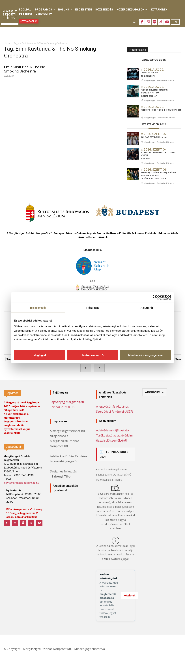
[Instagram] (148, 22)
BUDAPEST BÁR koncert (154, 137)
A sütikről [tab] (147, 307)
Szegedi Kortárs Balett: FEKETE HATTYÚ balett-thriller (154, 92)
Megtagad (39, 354)
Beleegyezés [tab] (38, 307)
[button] (134, 21)
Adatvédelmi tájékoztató (112, 430)
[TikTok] (161, 22)
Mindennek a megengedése (145, 354)
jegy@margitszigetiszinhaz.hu (21, 482)
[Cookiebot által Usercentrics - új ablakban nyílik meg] (155, 297)
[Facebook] (142, 22)
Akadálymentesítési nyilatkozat (66, 488)
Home (7, 43)
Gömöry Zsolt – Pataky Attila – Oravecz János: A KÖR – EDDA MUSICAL (158, 175)
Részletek (129, 595)
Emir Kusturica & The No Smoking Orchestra (24, 69)
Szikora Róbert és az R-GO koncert (161, 109)
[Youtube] (167, 22)
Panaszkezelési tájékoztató (111, 469)
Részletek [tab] (92, 307)
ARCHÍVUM (154, 392)
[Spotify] (154, 22)
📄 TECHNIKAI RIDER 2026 (114, 454)
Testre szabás (90, 354)
